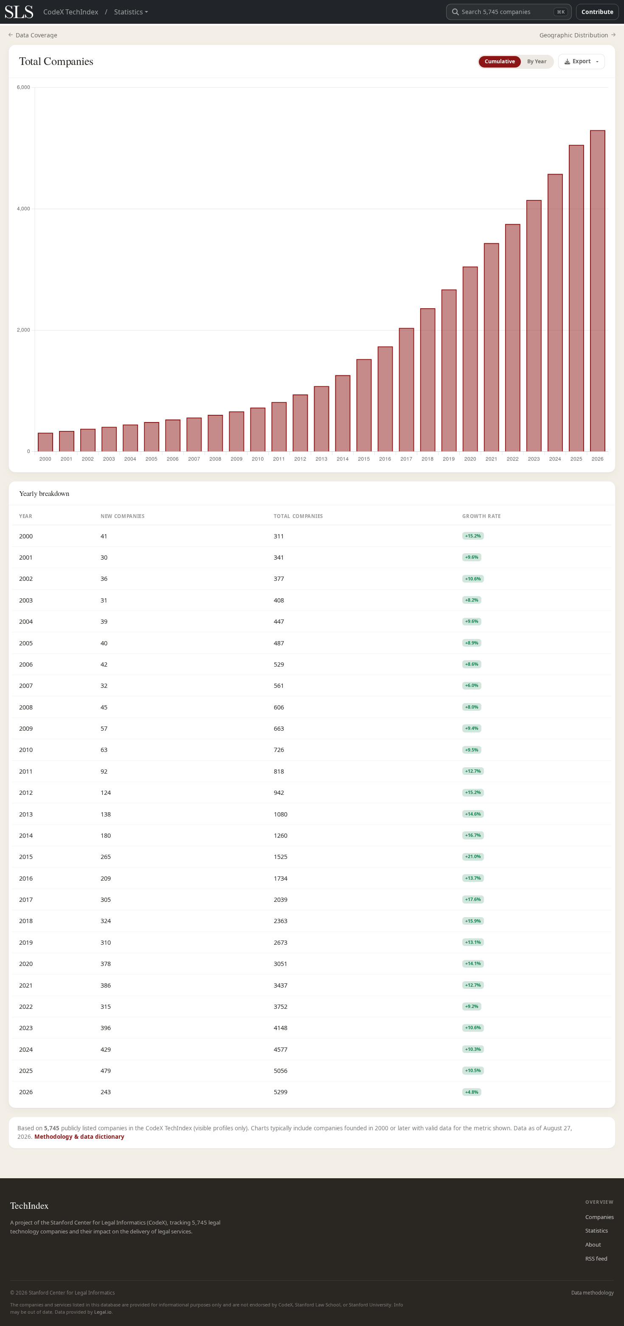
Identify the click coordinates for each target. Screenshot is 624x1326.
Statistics (596, 1230)
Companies (599, 1217)
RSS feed (596, 1258)
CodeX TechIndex (70, 12)
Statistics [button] (128, 12)
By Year (537, 61)
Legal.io (103, 1312)
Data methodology (592, 1292)
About (593, 1244)
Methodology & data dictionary (79, 1136)
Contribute (597, 12)
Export (582, 61)
